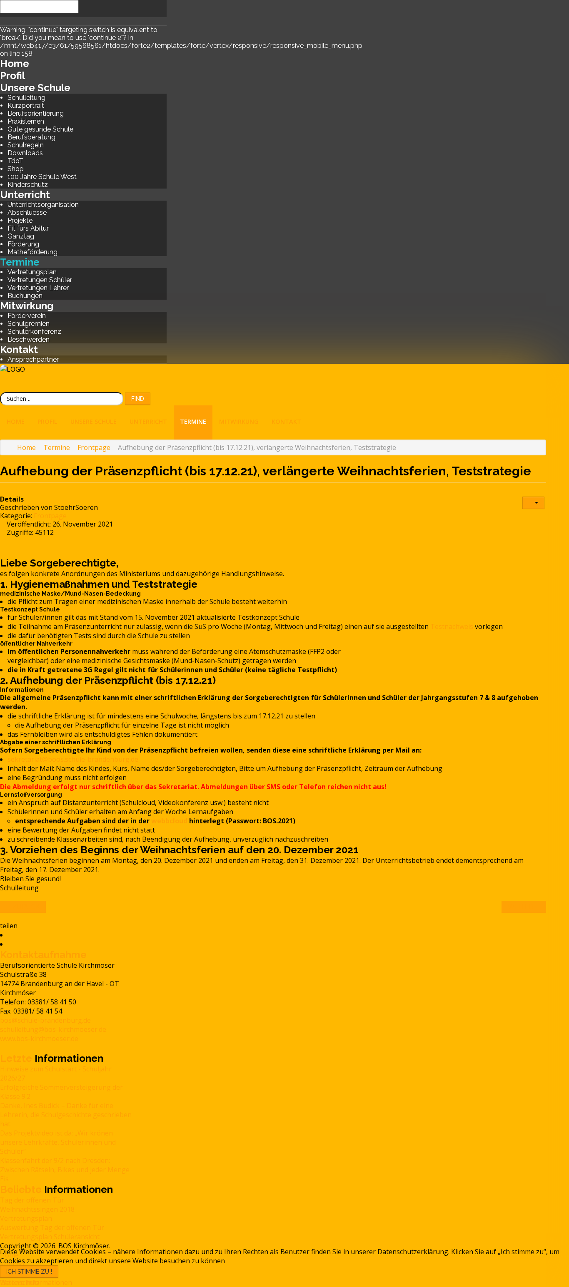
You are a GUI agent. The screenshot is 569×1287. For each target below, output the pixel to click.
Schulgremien (28, 324)
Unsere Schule (35, 88)
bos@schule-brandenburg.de (45, 1020)
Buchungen (24, 296)
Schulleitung (26, 98)
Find (137, 398)
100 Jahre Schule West (42, 177)
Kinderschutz (27, 185)
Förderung (23, 244)
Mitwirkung (26, 306)
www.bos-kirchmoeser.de (39, 1038)
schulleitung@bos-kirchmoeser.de (53, 1029)
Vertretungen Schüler (39, 280)
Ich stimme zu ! (29, 1271)
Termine (20, 262)
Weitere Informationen (36, 1282)
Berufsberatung (31, 137)
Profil (12, 76)
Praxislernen (25, 121)
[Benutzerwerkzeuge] (533, 503)
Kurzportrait (25, 105)
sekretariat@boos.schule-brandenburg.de (72, 759)
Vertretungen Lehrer (38, 288)
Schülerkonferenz (34, 331)
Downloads (25, 153)
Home (14, 63)
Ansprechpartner (33, 359)
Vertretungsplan (32, 272)
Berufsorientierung (35, 113)
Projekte (19, 220)
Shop (15, 169)
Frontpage (50, 515)
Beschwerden (28, 339)
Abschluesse (27, 212)
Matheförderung (32, 252)
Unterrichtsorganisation (43, 205)
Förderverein (26, 316)
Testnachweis (451, 626)
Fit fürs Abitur (28, 228)
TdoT (15, 161)
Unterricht (25, 195)
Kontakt (19, 349)
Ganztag (20, 236)
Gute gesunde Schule (40, 129)
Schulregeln (25, 145)
